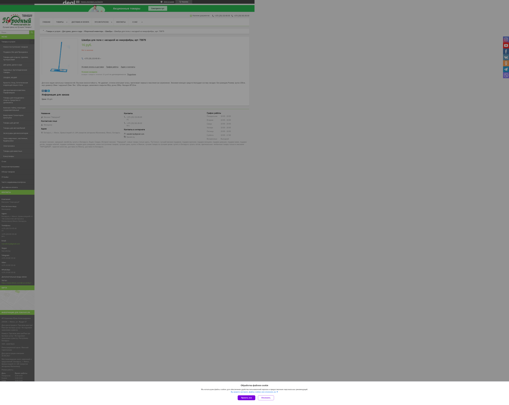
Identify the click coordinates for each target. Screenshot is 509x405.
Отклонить (266, 398)
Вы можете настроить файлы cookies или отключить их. (253, 392)
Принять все (246, 398)
